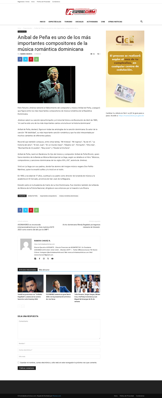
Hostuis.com (57, 396)
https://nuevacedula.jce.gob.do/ (131, 115)
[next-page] (22, 306)
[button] (141, 22)
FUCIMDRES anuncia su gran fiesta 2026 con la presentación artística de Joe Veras (58, 296)
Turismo (68, 21)
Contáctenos (56, 1)
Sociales (79, 21)
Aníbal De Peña (32, 196)
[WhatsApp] (36, 59)
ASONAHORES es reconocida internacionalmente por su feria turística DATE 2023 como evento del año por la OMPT (36, 227)
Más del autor (44, 270)
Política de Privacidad (43, 1)
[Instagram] (45, 258)
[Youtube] (53, 258)
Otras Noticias (115, 21)
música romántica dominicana (68, 196)
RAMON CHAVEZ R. (26, 54)
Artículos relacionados (27, 270)
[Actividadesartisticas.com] (81, 11)
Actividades (92, 21)
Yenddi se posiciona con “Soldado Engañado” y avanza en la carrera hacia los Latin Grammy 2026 (30, 296)
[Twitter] (25, 59)
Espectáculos (55, 21)
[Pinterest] (31, 59)
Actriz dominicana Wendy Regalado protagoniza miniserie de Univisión (81, 226)
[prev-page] (19, 306)
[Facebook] (20, 59)
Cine (103, 21)
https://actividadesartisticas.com (44, 244)
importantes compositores (48, 196)
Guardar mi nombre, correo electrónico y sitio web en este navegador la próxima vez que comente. (58, 363)
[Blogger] (36, 258)
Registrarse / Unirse (23, 1)
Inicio (33, 1)
